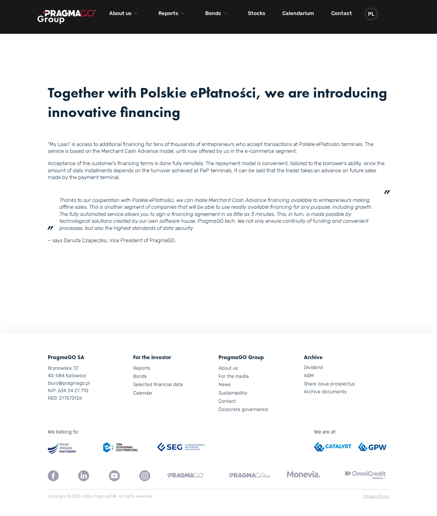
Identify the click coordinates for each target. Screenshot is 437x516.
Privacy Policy (376, 496)
